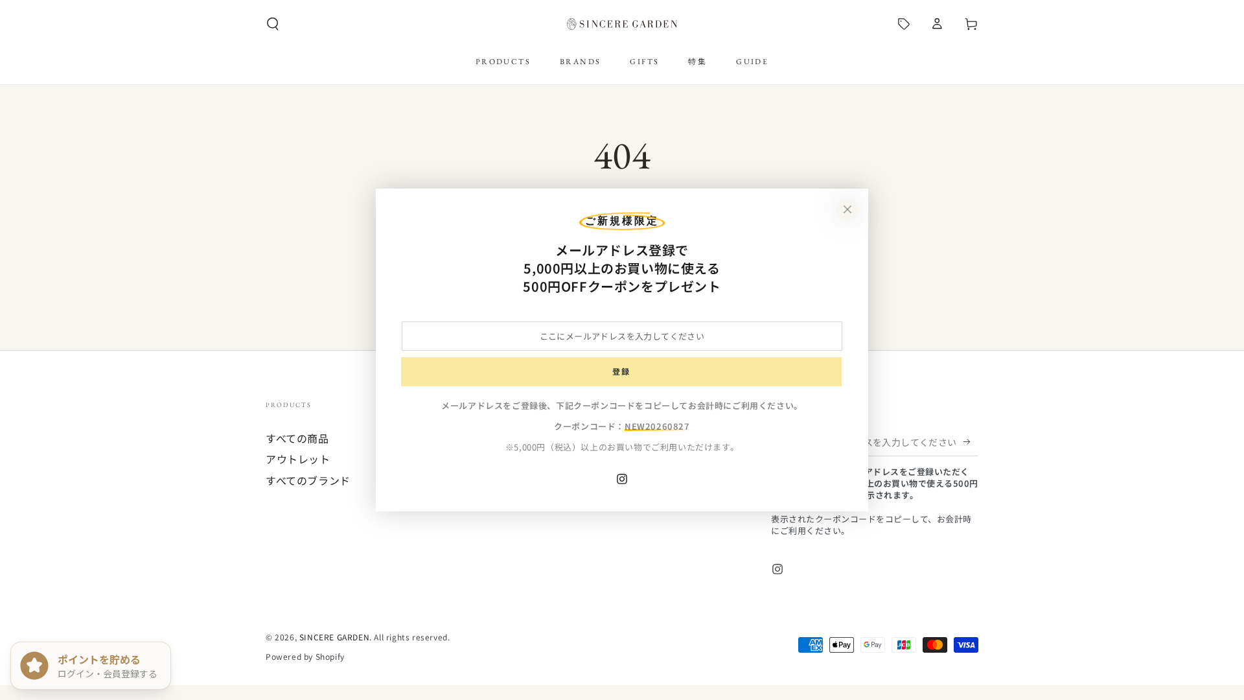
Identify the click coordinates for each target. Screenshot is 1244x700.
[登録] (970, 441)
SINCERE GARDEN (334, 636)
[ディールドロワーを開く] (904, 24)
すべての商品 (297, 438)
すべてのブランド (308, 480)
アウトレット (298, 459)
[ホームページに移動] (622, 24)
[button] (273, 24)
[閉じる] (847, 209)
